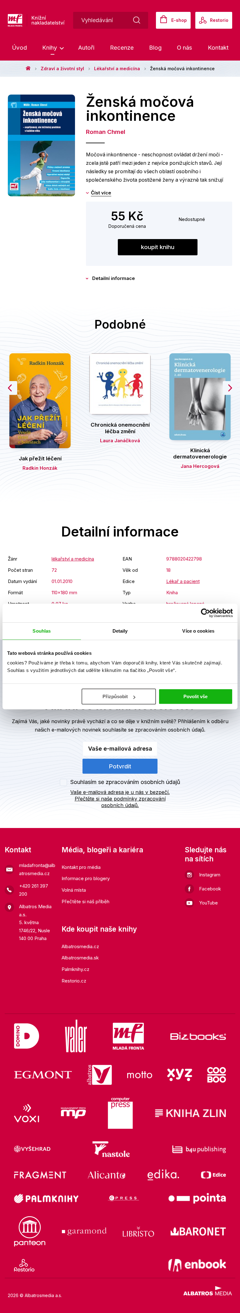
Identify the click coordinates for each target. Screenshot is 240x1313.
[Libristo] (138, 1231)
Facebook (210, 889)
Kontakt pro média (81, 867)
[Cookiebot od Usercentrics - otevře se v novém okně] (205, 613)
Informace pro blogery (86, 878)
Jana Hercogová (200, 466)
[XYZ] (179, 1075)
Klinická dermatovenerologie (200, 453)
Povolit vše (195, 696)
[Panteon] (30, 1231)
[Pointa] (197, 1198)
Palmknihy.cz (75, 969)
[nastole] (111, 1149)
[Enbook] (197, 1265)
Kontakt (218, 47)
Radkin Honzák (40, 468)
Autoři (86, 47)
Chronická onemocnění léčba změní (120, 428)
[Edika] (163, 1175)
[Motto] (139, 1075)
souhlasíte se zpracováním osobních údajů (153, 730)
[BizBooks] (198, 1036)
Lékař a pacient (183, 581)
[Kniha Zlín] (190, 1113)
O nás (184, 47)
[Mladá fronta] (128, 1036)
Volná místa (74, 890)
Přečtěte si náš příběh (85, 901)
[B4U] (199, 1149)
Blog (155, 47)
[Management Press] (73, 1113)
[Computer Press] (120, 1113)
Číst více (101, 193)
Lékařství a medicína (117, 68)
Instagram (209, 875)
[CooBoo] (216, 1075)
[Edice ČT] (213, 1175)
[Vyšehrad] (32, 1149)
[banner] (56, 20)
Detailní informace (113, 278)
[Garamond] (84, 1231)
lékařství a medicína (73, 559)
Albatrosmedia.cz (80, 946)
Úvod (19, 47)
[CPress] (123, 1198)
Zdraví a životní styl (62, 68)
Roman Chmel (105, 131)
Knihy (50, 47)
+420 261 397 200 (33, 890)
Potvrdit (120, 766)
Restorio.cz (74, 981)
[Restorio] (24, 1265)
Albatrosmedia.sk (80, 958)
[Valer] (76, 1036)
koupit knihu (157, 247)
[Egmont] (43, 1075)
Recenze (122, 47)
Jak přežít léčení (40, 458)
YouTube (208, 903)
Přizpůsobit (115, 696)
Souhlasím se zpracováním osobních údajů (125, 782)
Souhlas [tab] (41, 631)
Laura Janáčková (120, 440)
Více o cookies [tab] (198, 631)
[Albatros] (99, 1075)
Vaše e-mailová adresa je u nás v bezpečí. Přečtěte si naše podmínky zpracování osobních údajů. (120, 798)
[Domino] (26, 1036)
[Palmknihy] (46, 1198)
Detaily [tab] (120, 631)
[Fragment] (40, 1175)
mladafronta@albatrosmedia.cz (37, 869)
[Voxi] (26, 1113)
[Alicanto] (107, 1175)
